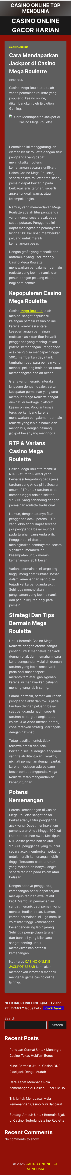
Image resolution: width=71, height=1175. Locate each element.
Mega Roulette (31, 311)
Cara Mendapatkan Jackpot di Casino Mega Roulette (33, 63)
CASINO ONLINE (18, 47)
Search (10, 1018)
